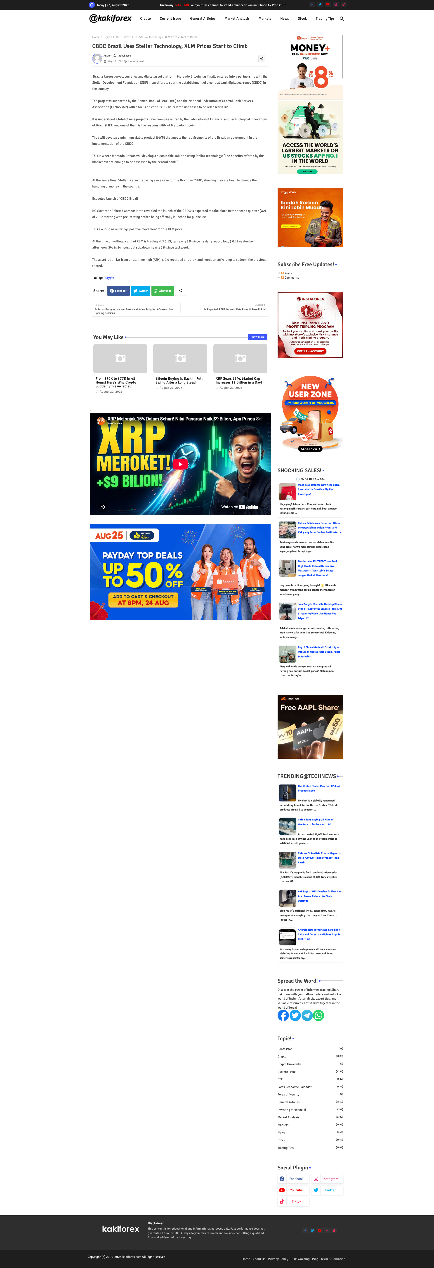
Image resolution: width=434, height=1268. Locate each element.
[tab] (145, 18)
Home (96, 37)
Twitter (143, 291)
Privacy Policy (278, 1259)
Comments (291, 278)
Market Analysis (237, 18)
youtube (296, 1190)
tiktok (296, 1201)
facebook (296, 1179)
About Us (259, 1259)
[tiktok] (344, 4)
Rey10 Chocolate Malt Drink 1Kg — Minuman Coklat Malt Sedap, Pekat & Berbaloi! (319, 652)
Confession (310, 1049)
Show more (258, 337)
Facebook (121, 291)
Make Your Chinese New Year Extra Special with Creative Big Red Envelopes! (319, 489)
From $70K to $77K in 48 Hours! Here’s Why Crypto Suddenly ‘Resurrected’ (116, 382)
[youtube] (328, 4)
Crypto (145, 18)
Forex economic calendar (310, 1087)
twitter (330, 1190)
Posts (288, 273)
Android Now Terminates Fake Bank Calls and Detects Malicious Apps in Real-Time (319, 934)
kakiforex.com (131, 1257)
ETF (310, 1079)
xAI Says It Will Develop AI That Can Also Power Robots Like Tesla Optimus (320, 896)
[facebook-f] (312, 4)
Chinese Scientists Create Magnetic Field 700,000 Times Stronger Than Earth (319, 858)
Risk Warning (300, 1259)
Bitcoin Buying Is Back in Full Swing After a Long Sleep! (179, 380)
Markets (265, 18)
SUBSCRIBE (183, 5)
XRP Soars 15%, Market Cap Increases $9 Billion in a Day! (239, 380)
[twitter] (320, 4)
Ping (315, 1259)
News (284, 18)
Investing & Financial (310, 1110)
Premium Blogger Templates (106, 1261)
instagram (330, 1179)
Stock (302, 18)
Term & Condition (333, 1259)
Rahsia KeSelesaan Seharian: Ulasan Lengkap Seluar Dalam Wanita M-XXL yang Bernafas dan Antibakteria (319, 527)
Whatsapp (165, 291)
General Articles (202, 18)
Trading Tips (325, 18)
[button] (342, 18)
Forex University (310, 1094)
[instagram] (336, 4)
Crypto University (310, 1064)
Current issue (170, 18)
